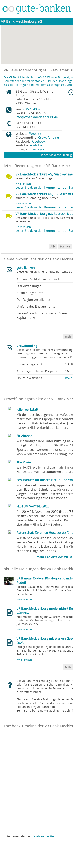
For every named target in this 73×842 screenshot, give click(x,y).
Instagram (39, 149)
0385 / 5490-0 (31, 109)
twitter (50, 836)
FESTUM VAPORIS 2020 (33, 506)
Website (35, 133)
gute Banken (26, 267)
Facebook (38, 141)
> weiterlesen (23, 183)
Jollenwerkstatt (27, 409)
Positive (65, 246)
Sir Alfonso (24, 436)
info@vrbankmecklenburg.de (37, 117)
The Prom (24, 462)
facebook (38, 836)
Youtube (36, 145)
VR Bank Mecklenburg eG (21, 21)
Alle (53, 246)
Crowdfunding (48, 137)
